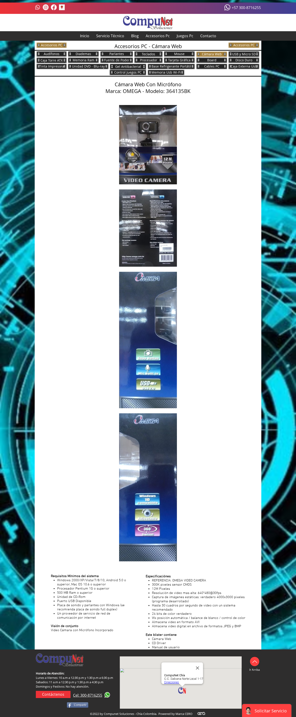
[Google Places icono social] (62, 7)
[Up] (254, 661)
